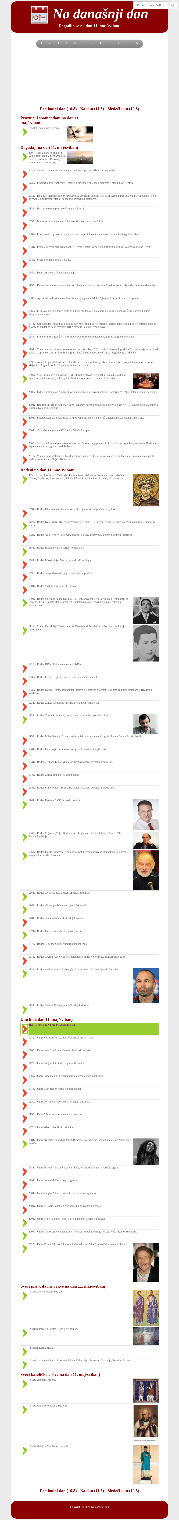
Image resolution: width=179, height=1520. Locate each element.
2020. (31, 1244)
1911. (31, 626)
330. (30, 152)
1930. (31, 677)
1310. (31, 170)
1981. (31, 1139)
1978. (31, 943)
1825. (31, 534)
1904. (31, 598)
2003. (31, 417)
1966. (31, 905)
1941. (31, 749)
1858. (31, 221)
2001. (31, 404)
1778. (31, 1063)
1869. (31, 1075)
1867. (31, 234)
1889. (31, 560)
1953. (31, 851)
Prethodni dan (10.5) (58, 108)
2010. (31, 456)
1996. (31, 362)
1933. (31, 715)
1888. (31, 547)
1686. (31, 1037)
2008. (31, 443)
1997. (31, 374)
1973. (31, 323)
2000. (31, 391)
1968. (31, 310)
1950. (31, 285)
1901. (31, 585)
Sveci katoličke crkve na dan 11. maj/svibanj (60, 1374)
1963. (31, 892)
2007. (31, 430)
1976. (31, 1127)
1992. (31, 349)
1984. (31, 969)
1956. (31, 1114)
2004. (31, 1205)
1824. (31, 208)
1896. (31, 573)
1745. (31, 182)
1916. (31, 1088)
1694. (31, 509)
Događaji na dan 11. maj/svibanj (49, 147)
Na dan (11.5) (92, 108)
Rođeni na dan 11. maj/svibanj (47, 470)
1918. (31, 664)
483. (30, 475)
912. (30, 1024)
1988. (31, 1005)
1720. (31, 521)
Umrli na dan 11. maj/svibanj (46, 1019)
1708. (31, 1050)
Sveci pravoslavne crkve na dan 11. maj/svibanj (62, 1286)
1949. (31, 259)
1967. (31, 918)
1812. (31, 195)
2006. (31, 1218)
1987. (31, 336)
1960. (31, 298)
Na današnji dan (100, 1506)
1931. (31, 246)
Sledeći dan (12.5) (123, 108)
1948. (31, 787)
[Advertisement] (89, 76)
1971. (31, 931)
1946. (31, 774)
